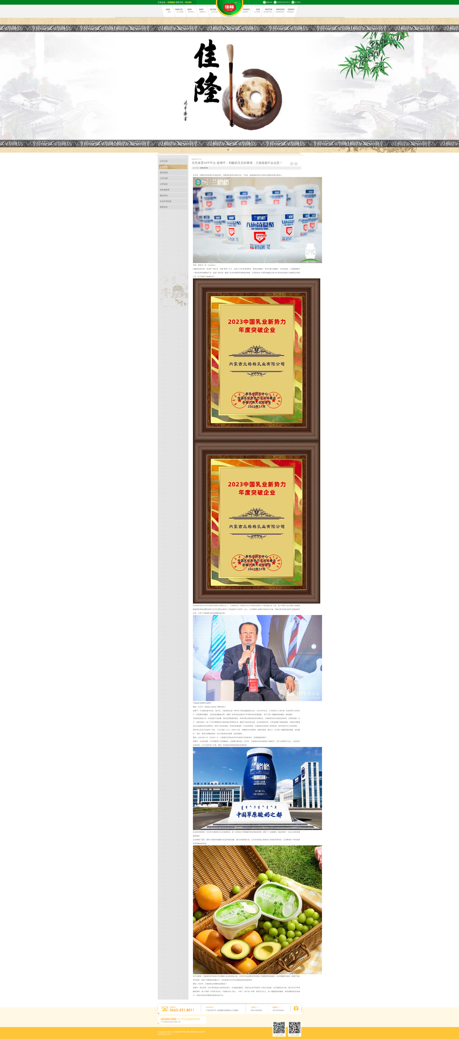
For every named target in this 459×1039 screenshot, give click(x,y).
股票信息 (164, 207)
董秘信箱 (269, 2)
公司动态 (164, 184)
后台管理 (201, 1032)
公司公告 (164, 161)
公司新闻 (164, 167)
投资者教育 (164, 190)
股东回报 (164, 173)
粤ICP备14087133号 (164, 1034)
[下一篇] (296, 164)
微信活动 (164, 195)
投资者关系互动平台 (283, 2)
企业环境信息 (165, 201)
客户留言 (298, 2)
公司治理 (164, 178)
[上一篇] (292, 164)
